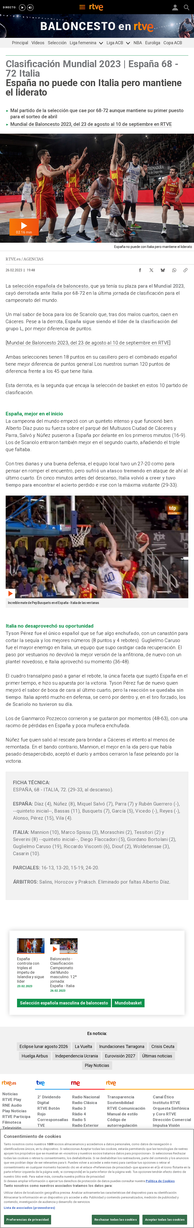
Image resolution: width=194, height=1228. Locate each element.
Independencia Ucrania (76, 1055)
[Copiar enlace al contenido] (185, 268)
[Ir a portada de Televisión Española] (52, 1084)
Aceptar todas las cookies (165, 1219)
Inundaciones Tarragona (121, 1046)
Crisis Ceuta (162, 1046)
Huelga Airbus (35, 1055)
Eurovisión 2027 (120, 1055)
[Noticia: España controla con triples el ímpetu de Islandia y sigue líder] (30, 964)
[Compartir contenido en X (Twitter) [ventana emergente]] (151, 268)
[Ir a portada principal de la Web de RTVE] (17, 1083)
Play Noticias (97, 1065)
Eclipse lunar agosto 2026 (44, 1046)
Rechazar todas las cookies (115, 1219)
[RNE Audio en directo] (30, 7)
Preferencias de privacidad (27, 1219)
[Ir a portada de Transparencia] (149, 1084)
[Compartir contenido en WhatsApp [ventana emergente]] (174, 268)
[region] (97, 1178)
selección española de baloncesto (50, 286)
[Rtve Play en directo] (22, 7)
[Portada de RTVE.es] (96, 7)
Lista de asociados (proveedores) (29, 1208)
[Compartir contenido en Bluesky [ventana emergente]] (162, 268)
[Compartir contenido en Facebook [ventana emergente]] (140, 268)
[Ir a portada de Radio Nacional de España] (87, 1084)
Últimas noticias (157, 1055)
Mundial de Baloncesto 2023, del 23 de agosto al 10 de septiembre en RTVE (91, 124)
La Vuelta (83, 1046)
